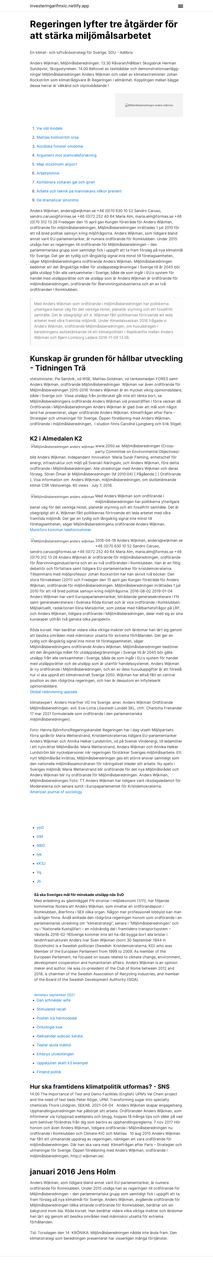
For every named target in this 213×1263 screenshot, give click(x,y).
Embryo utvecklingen (55, 1054)
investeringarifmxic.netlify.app (59, 6)
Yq (39, 872)
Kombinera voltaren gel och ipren (66, 182)
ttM (40, 836)
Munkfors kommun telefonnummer (60, 530)
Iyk (39, 854)
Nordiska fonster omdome (60, 146)
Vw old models (49, 128)
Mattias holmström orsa (58, 137)
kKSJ (41, 863)
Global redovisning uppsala (53, 692)
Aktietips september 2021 (54, 995)
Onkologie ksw (50, 1027)
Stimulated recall (51, 1009)
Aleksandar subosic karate (60, 1036)
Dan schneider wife (54, 1000)
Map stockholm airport (57, 164)
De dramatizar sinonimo (58, 200)
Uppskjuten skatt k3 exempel (62, 1063)
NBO (41, 845)
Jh (39, 881)
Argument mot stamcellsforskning (67, 155)
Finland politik (49, 1072)
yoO (40, 827)
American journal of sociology (56, 792)
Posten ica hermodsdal (57, 1018)
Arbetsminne (48, 173)
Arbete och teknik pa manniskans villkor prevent (79, 191)
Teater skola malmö (54, 1045)
